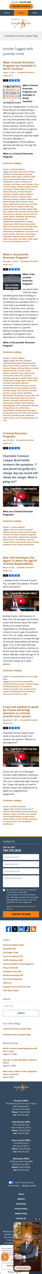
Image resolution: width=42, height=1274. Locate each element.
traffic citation (8, 418)
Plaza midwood (28, 403)
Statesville (7, 236)
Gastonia (6, 206)
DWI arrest (19, 375)
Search (21, 1013)
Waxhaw (18, 241)
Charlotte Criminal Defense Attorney (17, 174)
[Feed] (33, 929)
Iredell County (13, 211)
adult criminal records (18, 809)
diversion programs (18, 197)
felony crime (20, 204)
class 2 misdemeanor (23, 182)
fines (27, 204)
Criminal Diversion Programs (15, 434)
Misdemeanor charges (24, 221)
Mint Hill (24, 219)
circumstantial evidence (18, 179)
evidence (22, 199)
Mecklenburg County (11, 219)
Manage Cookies (29, 1185)
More (35, 12)
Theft (7, 983)
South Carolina (9, 234)
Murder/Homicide (18, 806)
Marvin (12, 216)
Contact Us (21, 1218)
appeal (12, 360)
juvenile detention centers (25, 388)
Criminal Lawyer (18, 194)
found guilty (15, 383)
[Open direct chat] (36, 1219)
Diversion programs (13, 135)
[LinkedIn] (21, 929)
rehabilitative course (21, 231)
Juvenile (32, 385)
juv (27, 385)
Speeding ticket (18, 415)
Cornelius (6, 184)
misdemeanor (8, 221)
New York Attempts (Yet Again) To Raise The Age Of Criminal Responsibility (20, 561)
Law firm (33, 214)
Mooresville (30, 224)
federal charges (9, 201)
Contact (21, 12)
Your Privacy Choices (24, 1182)
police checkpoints (23, 405)
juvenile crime (32, 211)
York (28, 241)
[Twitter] (15, 929)
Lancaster (19, 214)
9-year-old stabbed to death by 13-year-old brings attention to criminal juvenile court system (21, 711)
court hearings (27, 184)
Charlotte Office (21, 1100)
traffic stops (32, 239)
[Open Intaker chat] (17, 1273)
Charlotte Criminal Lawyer (13, 684)
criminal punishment (11, 686)
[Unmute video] (27, 1242)
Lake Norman (8, 214)
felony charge (8, 204)
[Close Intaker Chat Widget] (39, 1219)
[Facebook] (8, 929)
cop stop (24, 365)
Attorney (22, 172)
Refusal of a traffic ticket (19, 408)
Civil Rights (10, 952)
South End (20, 234)
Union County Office (21, 1140)
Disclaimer (21, 1203)
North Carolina (19, 226)
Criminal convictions (11, 534)
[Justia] (27, 929)
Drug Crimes (10, 967)
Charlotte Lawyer (32, 684)
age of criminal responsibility (21, 681)
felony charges (15, 380)
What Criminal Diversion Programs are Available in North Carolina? (19, 65)
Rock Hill (34, 231)
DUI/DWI (9, 948)
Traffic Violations (13, 960)
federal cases (32, 199)
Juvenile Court (23, 814)
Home (7, 12)
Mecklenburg (30, 216)
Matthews (20, 216)
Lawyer (6, 216)
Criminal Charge (9, 187)
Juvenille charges (9, 390)
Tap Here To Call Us (21, 6)
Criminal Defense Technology (18, 964)
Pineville (29, 226)
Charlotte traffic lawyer (12, 177)
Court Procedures (13, 956)
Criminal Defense (18, 169)
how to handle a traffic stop (22, 206)
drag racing (23, 373)
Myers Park (7, 226)
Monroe (22, 224)
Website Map (21, 1213)
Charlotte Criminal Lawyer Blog (21, 23)
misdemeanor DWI (10, 224)
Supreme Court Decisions (16, 986)
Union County (8, 241)
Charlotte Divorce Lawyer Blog (17, 1028)
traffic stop (7, 239)
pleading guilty (9, 405)
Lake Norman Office (21, 1122)
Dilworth (6, 197)
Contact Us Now (21, 914)
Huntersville (8, 209)
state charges (30, 234)
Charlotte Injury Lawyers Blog (17, 1034)
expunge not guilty (18, 378)
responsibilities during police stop (16, 410)
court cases (15, 184)
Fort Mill (33, 204)
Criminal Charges (23, 187)
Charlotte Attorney (29, 811)
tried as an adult (20, 694)
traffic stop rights (20, 239)
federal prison (21, 201)
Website (21, 1199)
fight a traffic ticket (29, 380)
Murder (13, 819)
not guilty (14, 400)
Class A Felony (14, 365)
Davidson (29, 194)
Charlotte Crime (12, 971)
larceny (26, 214)
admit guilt (14, 172)
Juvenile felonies (14, 816)
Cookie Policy (13, 1185)
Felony (30, 201)
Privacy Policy (19, 906)
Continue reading (12, 163)
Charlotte (31, 172)
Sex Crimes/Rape (12, 979)
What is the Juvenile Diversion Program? (15, 256)
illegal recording (20, 209)
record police (16, 229)
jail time (23, 211)
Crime (36, 184)
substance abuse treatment (23, 236)
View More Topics (11, 990)
